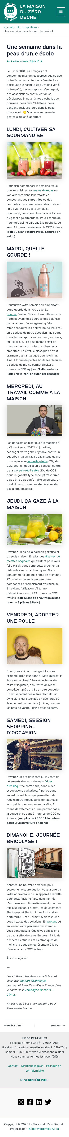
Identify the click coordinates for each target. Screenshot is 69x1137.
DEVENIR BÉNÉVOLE (34, 1080)
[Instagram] (21, 1102)
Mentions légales (32, 1066)
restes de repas (43, 190)
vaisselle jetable (37, 461)
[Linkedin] (39, 1102)
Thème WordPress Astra (43, 1129)
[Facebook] (30, 1102)
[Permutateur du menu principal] (61, 11)
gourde (12, 314)
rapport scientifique (33, 981)
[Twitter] (48, 1102)
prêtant (52, 921)
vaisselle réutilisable (26, 470)
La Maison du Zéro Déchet (33, 11)
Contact (13, 1066)
